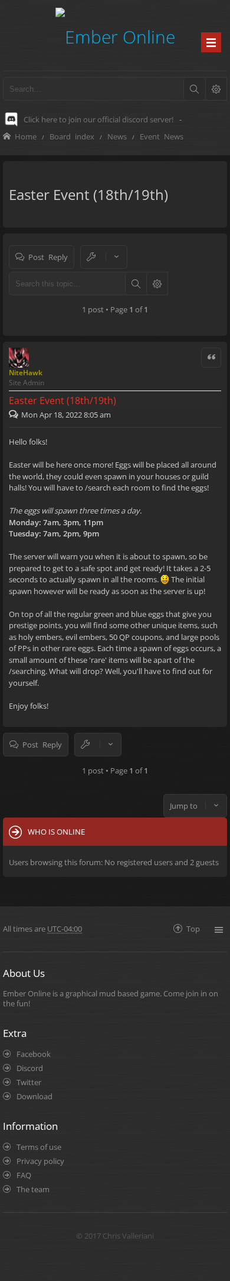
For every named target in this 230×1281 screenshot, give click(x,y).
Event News (161, 136)
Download (34, 1096)
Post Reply (48, 257)
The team (33, 1189)
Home (26, 136)
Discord (30, 1068)
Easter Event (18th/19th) (88, 194)
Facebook (34, 1054)
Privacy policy (40, 1161)
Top (193, 928)
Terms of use (39, 1147)
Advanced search (156, 283)
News (117, 136)
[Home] (115, 35)
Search (135, 283)
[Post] (15, 414)
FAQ (24, 1175)
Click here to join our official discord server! (98, 119)
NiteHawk (25, 373)
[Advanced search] (215, 89)
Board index (72, 136)
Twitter (29, 1082)
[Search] (194, 89)
